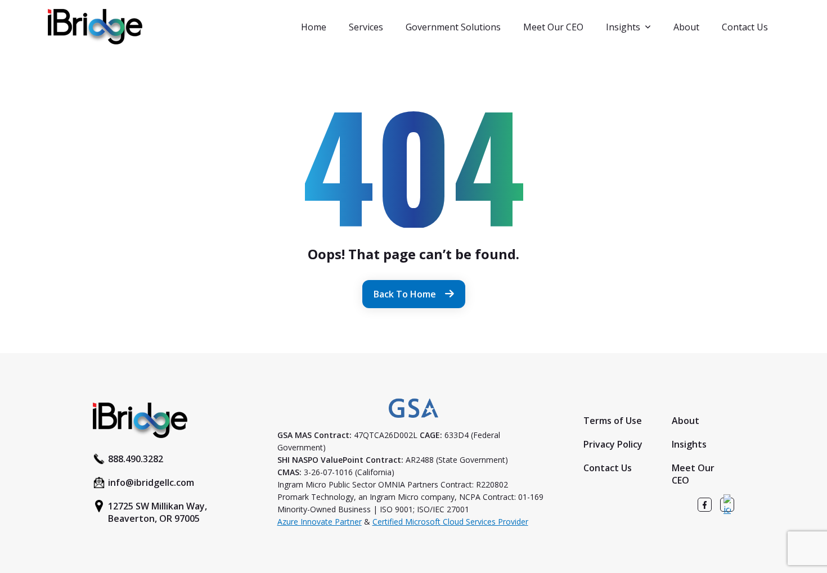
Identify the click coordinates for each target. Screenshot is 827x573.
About (686, 27)
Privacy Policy (612, 444)
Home (313, 27)
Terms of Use (612, 420)
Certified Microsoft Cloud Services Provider (450, 521)
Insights (623, 27)
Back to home (405, 294)
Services (366, 27)
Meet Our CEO (553, 27)
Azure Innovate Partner (319, 521)
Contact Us (745, 27)
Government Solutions (453, 27)
